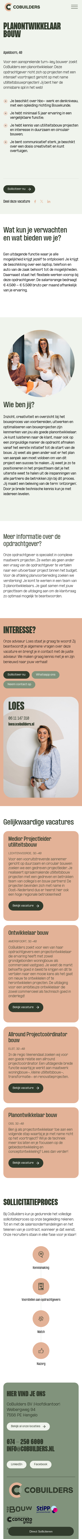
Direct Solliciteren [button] (41, 1531)
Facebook (40, 1464)
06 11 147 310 (18, 718)
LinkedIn (16, 1464)
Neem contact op (19, 684)
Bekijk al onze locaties (25, 1426)
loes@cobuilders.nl (21, 724)
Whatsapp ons (45, 674)
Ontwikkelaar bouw (28, 933)
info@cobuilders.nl (30, 1449)
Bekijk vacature (23, 905)
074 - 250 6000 (25, 1442)
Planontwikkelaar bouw (32, 1116)
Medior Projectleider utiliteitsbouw (29, 842)
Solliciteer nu (16, 189)
